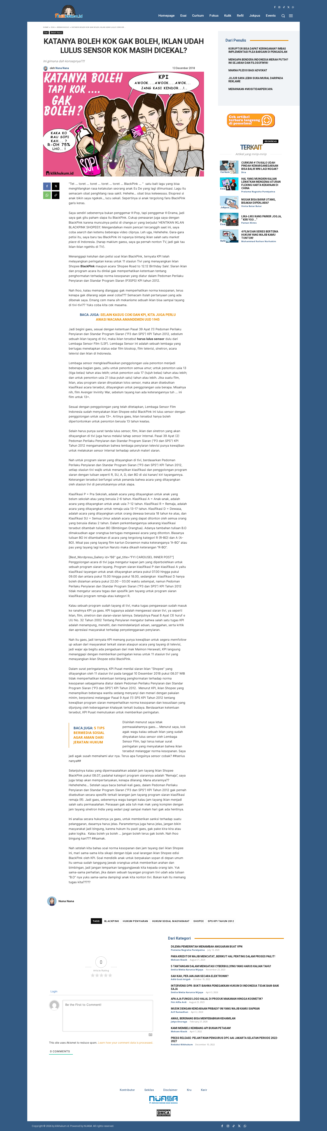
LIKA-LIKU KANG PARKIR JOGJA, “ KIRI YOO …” (261, 218)
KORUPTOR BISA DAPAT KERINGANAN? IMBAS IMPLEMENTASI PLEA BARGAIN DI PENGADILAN (257, 50)
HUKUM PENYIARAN (135, 921)
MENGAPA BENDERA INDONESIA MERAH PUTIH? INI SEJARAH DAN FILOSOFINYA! (258, 61)
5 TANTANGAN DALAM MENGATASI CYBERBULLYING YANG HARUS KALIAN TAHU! (221, 966)
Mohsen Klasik (179, 959)
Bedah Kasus (63, 27)
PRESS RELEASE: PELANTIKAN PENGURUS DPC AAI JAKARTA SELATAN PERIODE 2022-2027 (224, 1039)
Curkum (225, 172)
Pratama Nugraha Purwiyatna (258, 191)
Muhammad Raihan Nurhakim (258, 241)
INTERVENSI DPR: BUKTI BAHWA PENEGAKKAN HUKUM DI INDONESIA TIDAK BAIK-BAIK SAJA (225, 987)
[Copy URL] (55, 195)
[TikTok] (284, 7)
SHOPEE (198, 921)
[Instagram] (279, 7)
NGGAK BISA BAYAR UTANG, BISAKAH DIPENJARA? (258, 201)
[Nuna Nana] (46, 68)
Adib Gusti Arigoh (181, 979)
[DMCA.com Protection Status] (163, 1115)
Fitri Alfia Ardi (179, 1002)
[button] (283, 15)
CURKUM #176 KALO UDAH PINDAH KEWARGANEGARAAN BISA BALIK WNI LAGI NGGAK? (259, 166)
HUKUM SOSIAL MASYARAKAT (171, 921)
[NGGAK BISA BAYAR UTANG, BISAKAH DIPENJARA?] (229, 202)
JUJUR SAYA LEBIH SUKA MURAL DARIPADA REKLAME (255, 79)
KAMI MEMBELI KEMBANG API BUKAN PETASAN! (201, 1028)
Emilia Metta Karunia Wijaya (187, 969)
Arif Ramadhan (179, 1012)
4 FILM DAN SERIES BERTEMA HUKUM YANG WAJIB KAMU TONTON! (259, 235)
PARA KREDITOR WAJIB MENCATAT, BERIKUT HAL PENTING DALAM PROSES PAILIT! (223, 956)
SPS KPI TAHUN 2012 (221, 921)
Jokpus (224, 207)
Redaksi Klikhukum (182, 1044)
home (45, 27)
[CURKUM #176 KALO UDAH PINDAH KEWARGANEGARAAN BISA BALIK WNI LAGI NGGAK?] (229, 167)
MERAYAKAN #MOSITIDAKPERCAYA (250, 89)
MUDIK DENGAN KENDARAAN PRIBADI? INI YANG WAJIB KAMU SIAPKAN (215, 1009)
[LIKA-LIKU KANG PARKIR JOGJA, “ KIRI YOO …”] (229, 219)
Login (53, 991)
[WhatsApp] (293, 7)
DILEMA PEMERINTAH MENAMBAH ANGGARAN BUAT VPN (206, 947)
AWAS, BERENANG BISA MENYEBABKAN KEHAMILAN (203, 1019)
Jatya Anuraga (179, 1021)
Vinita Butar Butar (251, 206)
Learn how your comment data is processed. (125, 1042)
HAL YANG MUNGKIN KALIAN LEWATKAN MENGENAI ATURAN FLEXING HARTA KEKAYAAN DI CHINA (261, 183)
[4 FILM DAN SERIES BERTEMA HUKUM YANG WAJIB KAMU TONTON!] (229, 236)
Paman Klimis (249, 222)
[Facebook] (274, 7)
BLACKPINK (111, 921)
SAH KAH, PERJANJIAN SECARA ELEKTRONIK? (200, 976)
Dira (243, 172)
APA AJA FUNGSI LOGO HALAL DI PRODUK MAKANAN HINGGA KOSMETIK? (217, 999)
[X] (288, 7)
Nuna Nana (62, 68)
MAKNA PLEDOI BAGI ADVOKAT (247, 70)
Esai (53, 27)
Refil (223, 241)
